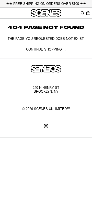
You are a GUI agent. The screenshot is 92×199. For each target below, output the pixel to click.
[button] (82, 13)
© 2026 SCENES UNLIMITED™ (46, 109)
